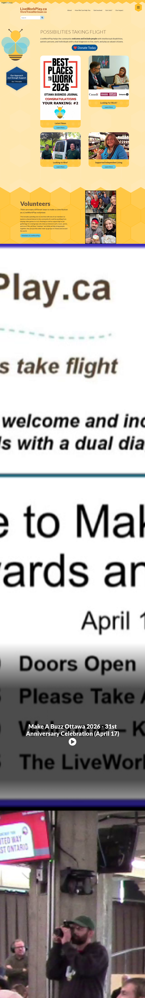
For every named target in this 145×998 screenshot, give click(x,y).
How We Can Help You (82, 10)
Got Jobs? (108, 10)
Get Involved (98, 10)
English (4, 3)
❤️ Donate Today (84, 47)
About (69, 10)
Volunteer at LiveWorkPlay (31, 235)
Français (10, 3)
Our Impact (119, 10)
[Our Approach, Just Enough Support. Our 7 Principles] (18, 78)
